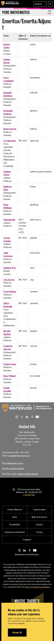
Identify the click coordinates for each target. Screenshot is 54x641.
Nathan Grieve (7, 173)
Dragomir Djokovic (8, 112)
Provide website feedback (13, 468)
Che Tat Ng (8, 279)
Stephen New (9, 267)
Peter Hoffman (7, 206)
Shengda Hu (9, 219)
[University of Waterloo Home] (10, 4)
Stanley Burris (6, 61)
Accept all (17, 632)
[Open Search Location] (50, 4)
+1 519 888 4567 (29, 495)
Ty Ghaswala (9, 140)
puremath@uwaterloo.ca (19, 455)
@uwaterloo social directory (27, 554)
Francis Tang (9, 364)
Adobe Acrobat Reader (28, 473)
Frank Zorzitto (7, 389)
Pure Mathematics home (12, 463)
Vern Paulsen (9, 291)
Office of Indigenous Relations (37, 587)
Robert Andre (6, 46)
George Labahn (7, 239)
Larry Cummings (8, 79)
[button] (40, 4)
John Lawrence (8, 254)
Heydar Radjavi (7, 332)
